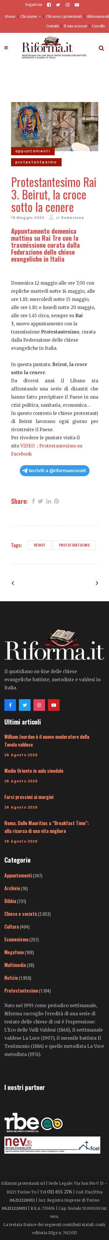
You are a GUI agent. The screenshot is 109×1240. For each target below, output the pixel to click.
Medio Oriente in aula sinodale (33, 770)
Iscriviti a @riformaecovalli (57, 470)
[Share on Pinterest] (56, 500)
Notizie (11, 977)
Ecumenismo (16, 939)
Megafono (14, 952)
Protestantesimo (74, 545)
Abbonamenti (98, 16)
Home (10, 16)
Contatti (52, 26)
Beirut (40, 545)
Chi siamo (28, 16)
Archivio (12, 888)
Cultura (11, 926)
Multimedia (15, 964)
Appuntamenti (18, 875)
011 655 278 (59, 1192)
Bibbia (10, 901)
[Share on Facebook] (33, 500)
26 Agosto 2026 (21, 754)
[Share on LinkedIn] (48, 500)
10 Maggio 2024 (28, 217)
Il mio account (75, 26)
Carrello (98, 26)
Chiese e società (20, 913)
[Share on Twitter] (40, 500)
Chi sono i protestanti (64, 16)
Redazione (72, 217)
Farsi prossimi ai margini (28, 796)
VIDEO (28, 446)
